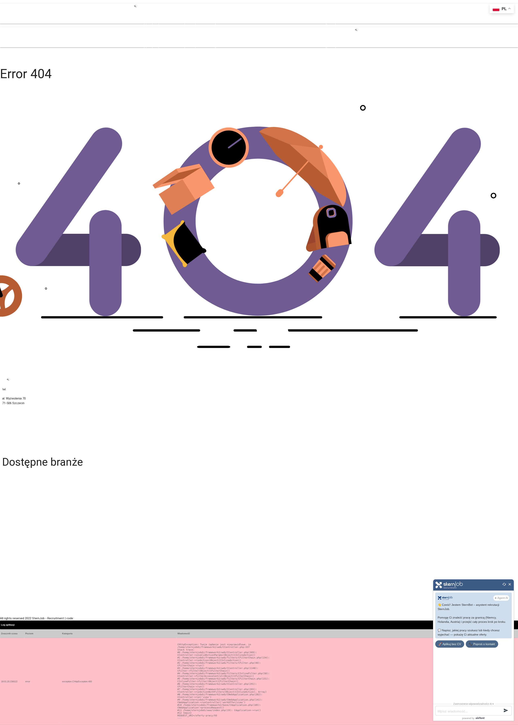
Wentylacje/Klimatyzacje (18, 483)
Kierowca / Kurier (13, 502)
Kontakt (221, 22)
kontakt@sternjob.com (330, 22)
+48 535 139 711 (260, 22)
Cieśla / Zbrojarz (13, 556)
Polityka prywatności (16, 430)
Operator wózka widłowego (20, 515)
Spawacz (8, 511)
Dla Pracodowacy (174, 22)
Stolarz (7, 547)
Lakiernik (8, 524)
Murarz (7, 593)
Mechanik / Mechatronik (18, 529)
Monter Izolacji (12, 584)
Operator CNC (11, 570)
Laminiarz (8, 506)
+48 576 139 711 (304, 22)
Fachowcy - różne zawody (19, 497)
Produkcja (8, 602)
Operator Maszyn (13, 597)
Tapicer (7, 533)
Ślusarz (7, 538)
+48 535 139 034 (238, 22)
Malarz (6, 520)
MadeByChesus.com (87, 618)
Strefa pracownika (198, 22)
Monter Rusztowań (15, 579)
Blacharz (8, 561)
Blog (213, 22)
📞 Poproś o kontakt (482, 644)
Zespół (157, 22)
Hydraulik (8, 479)
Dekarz (6, 575)
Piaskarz (8, 565)
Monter (7, 588)
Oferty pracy (144, 22)
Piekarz (7, 606)
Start (133, 22)
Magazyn (8, 474)
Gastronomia (11, 493)
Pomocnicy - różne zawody (20, 552)
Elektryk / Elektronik (15, 543)
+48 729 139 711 (282, 22)
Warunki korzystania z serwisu (22, 426)
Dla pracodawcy (12, 435)
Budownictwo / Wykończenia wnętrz (26, 488)
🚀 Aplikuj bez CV (449, 644)
